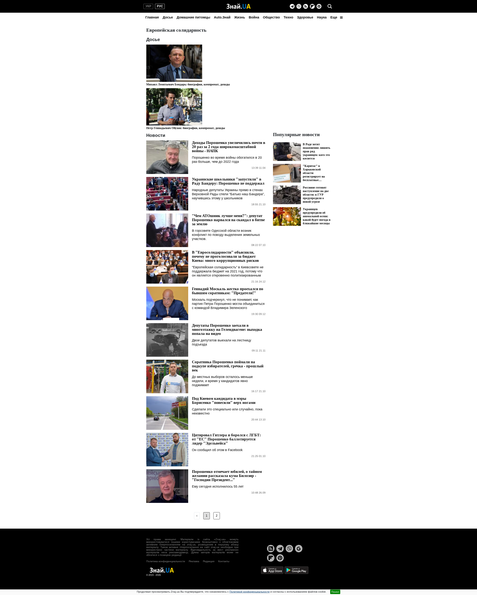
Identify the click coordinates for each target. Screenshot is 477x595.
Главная (152, 17)
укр (148, 6)
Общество (271, 17)
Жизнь (239, 17)
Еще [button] (334, 17)
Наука (322, 17)
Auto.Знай (222, 17)
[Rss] (305, 6)
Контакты (223, 561)
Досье (168, 17)
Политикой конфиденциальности (249, 591)
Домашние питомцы (193, 17)
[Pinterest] (319, 6)
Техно (288, 17)
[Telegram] (292, 6)
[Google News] (298, 548)
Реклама (194, 561)
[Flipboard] (312, 6)
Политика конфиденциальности (165, 561)
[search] (330, 6)
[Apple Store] (272, 570)
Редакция (208, 561)
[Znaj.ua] (238, 6)
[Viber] (298, 6)
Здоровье (305, 17)
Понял (335, 591)
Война (254, 17)
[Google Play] (296, 570)
